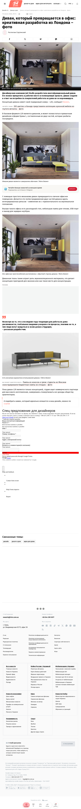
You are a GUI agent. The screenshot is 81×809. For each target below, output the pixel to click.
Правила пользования (9, 654)
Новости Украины (12, 672)
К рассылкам (68, 744)
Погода (8, 682)
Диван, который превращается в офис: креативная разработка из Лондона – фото (45, 10)
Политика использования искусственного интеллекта (37, 639)
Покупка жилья (11, 724)
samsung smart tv (44, 787)
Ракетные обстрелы (37, 669)
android (10, 787)
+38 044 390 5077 (48, 617)
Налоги (8, 709)
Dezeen (66, 102)
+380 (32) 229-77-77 (17, 777)
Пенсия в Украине (12, 712)
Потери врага (35, 687)
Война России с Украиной (40, 666)
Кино (33, 694)
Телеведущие (7, 648)
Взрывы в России (36, 684)
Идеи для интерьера (44, 4)
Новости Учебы (61, 694)
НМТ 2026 (59, 704)
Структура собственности (62, 641)
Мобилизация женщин (63, 674)
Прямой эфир (10, 674)
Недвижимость (12, 719)
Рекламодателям (8, 651)
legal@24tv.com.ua (28, 779)
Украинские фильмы (37, 699)
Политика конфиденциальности (38, 635)
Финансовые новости (13, 702)
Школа (58, 701)
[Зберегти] (71, 39)
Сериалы (34, 707)
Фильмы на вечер (36, 702)
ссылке (7, 404)
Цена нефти (10, 696)
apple (21, 787)
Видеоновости (11, 677)
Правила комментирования (37, 652)
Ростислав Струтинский (17, 32)
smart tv (32, 787)
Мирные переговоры (37, 674)
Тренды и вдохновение (13, 726)
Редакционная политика (10, 641)
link (42, 625)
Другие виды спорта (37, 732)
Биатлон (33, 729)
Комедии (34, 704)
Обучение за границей (63, 709)
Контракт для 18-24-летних (64, 677)
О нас (4, 635)
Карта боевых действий (38, 672)
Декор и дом (29, 4)
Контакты (57, 635)
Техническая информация (36, 655)
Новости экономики (13, 694)
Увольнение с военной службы (66, 669)
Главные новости (11, 669)
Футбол (33, 724)
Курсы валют (10, 699)
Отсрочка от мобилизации (64, 680)
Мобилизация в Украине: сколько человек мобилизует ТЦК (65, 684)
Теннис (33, 726)
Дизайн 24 (5, 10)
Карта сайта (58, 648)
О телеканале (7, 645)
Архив (56, 645)
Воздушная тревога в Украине (40, 677)
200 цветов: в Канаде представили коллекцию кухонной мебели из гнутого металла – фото (38, 107)
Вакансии (57, 638)
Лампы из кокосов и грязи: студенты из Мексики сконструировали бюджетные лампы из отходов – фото (34, 383)
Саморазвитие (60, 707)
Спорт (33, 719)
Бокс (32, 721)
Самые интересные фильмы (40, 696)
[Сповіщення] (77, 3)
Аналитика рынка (12, 721)
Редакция (6, 638)
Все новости (11, 666)
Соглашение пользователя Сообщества (37, 648)
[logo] (15, 3)
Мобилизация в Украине (65, 666)
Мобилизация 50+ (61, 672)
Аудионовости (10, 680)
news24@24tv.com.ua (11, 617)
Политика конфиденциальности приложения (38, 643)
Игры (55, 651)
